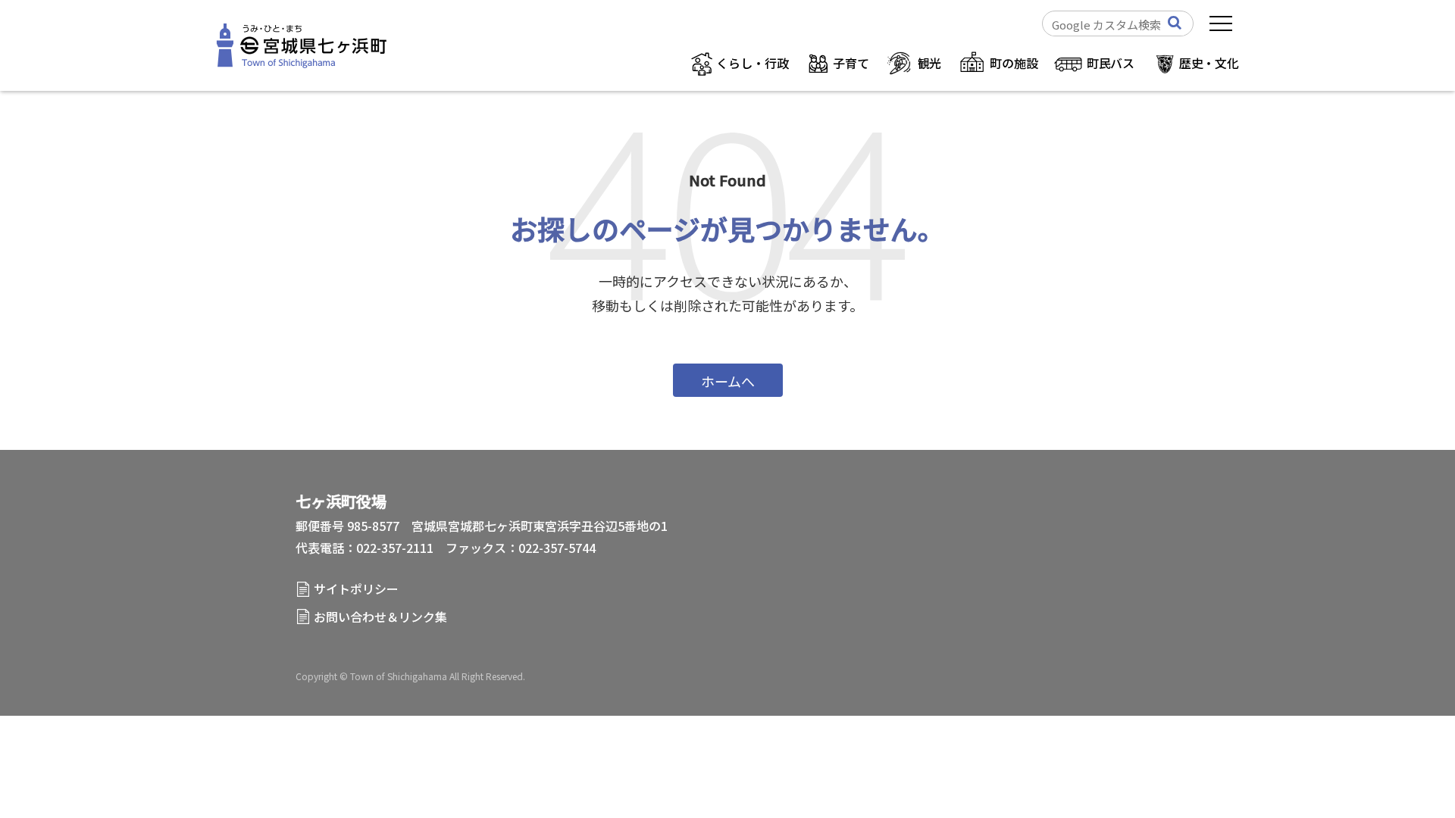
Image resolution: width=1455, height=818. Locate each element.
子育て (850, 63)
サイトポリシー (356, 588)
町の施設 (1013, 63)
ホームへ (728, 381)
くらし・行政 (752, 63)
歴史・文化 (1209, 63)
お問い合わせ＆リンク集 (380, 616)
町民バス (1110, 63)
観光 (930, 63)
